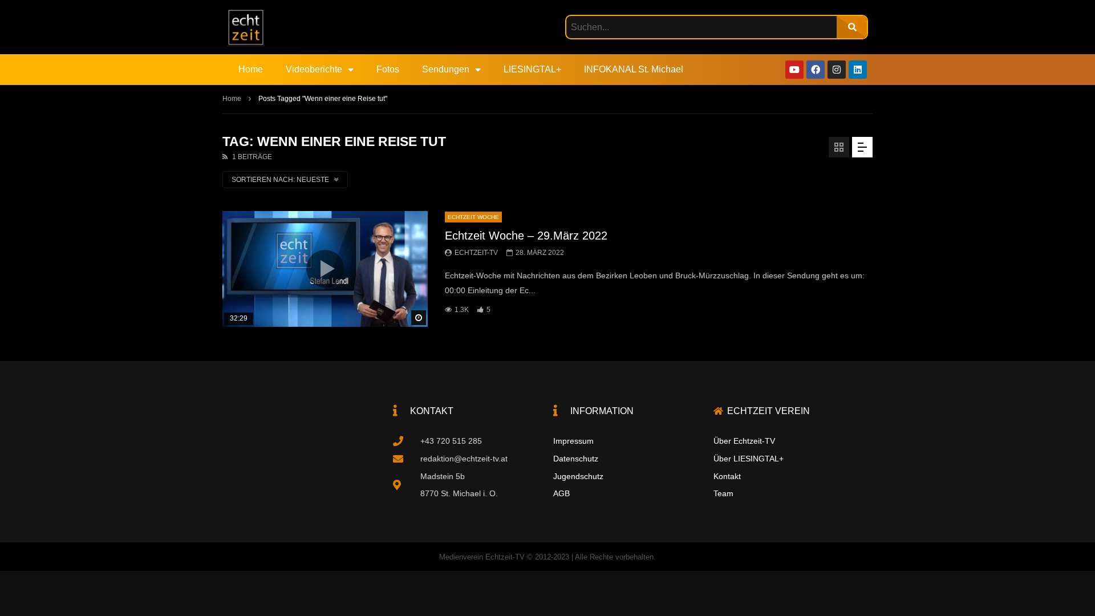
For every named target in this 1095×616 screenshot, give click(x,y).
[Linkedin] (858, 69)
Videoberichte (314, 69)
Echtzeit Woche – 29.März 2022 (526, 235)
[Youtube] (794, 69)
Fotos (387, 69)
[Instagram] (837, 69)
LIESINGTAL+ (532, 69)
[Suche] (852, 27)
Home (250, 69)
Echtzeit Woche (473, 217)
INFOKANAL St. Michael (633, 69)
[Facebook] (815, 69)
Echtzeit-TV (476, 253)
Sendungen (445, 69)
